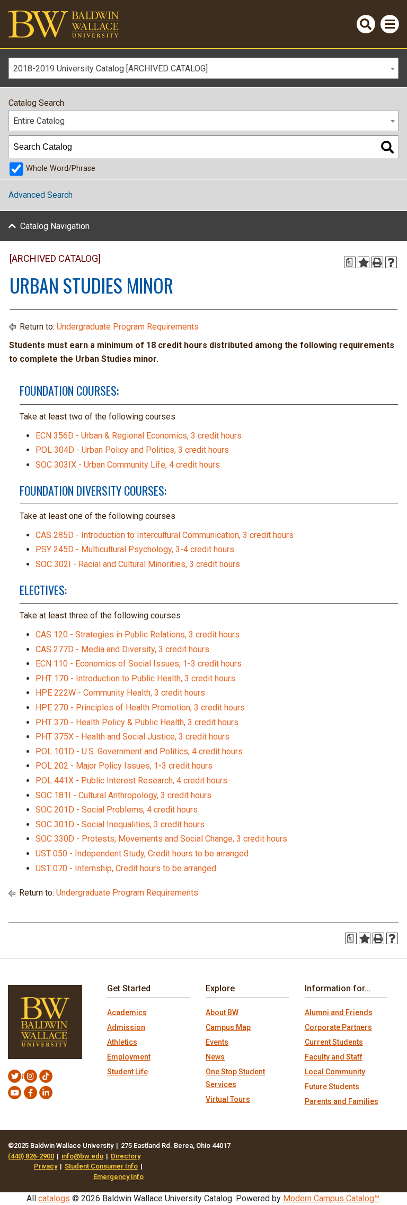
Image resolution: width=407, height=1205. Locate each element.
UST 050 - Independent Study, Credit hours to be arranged (142, 853)
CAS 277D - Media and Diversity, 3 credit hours (122, 649)
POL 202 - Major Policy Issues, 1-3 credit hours (124, 766)
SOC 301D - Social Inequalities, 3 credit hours (120, 824)
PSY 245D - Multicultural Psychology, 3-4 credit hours (135, 549)
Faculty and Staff (333, 1057)
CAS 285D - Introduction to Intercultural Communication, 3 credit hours (165, 535)
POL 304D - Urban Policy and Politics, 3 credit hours (132, 450)
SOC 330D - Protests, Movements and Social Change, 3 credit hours (161, 839)
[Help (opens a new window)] (391, 262)
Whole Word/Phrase (60, 168)
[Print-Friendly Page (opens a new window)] (377, 262)
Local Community (335, 1071)
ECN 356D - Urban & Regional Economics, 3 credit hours (139, 436)
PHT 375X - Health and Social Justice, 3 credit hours (132, 737)
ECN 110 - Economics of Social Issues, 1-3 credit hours (139, 664)
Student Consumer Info (101, 1166)
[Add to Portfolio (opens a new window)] (363, 262)
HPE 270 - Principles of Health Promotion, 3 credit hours (140, 707)
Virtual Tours (228, 1099)
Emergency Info (118, 1177)
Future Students (332, 1086)
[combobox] (203, 68)
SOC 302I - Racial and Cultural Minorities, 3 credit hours (138, 564)
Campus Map (228, 1027)
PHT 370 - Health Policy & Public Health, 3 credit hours (137, 722)
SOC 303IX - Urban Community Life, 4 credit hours (128, 465)
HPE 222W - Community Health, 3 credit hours (120, 693)
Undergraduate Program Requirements (128, 327)
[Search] (387, 147)
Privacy (45, 1166)
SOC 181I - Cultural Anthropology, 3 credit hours (123, 795)
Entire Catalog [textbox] (39, 121)
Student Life (127, 1071)
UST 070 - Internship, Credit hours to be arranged (126, 868)
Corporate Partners (338, 1027)
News (215, 1057)
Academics (127, 1012)
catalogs (54, 1198)
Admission (126, 1027)
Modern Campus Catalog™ (331, 1198)
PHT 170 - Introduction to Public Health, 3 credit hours (135, 678)
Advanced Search (40, 195)
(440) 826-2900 (31, 1156)
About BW (222, 1012)
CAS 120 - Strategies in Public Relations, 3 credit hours (138, 634)
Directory (125, 1156)
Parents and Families (341, 1101)
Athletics (122, 1042)
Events (217, 1042)
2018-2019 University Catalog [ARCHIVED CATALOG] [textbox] (110, 68)
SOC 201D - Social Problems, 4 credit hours (117, 810)
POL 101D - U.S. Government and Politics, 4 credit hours (139, 751)
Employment (129, 1057)
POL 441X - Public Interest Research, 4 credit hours (131, 780)
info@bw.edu (82, 1156)
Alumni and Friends (339, 1012)
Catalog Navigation (55, 226)
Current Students (334, 1042)
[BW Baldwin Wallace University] (63, 24)
